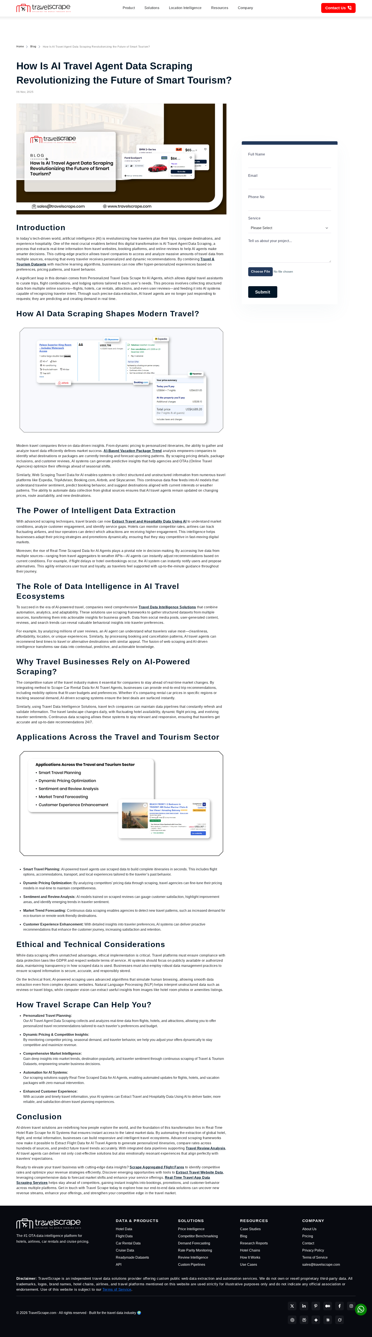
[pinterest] (316, 1306)
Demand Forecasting (194, 1243)
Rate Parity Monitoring (195, 1250)
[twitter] (292, 1306)
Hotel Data (124, 1229)
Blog (33, 46)
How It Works (250, 1257)
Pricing (307, 1236)
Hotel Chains (250, 1250)
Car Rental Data (128, 1243)
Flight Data (124, 1236)
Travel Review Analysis (205, 1148)
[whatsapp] (361, 1309)
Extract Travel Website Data (199, 1172)
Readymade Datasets (132, 1257)
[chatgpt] (292, 1319)
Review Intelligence (193, 1257)
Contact (308, 1243)
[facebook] (339, 1306)
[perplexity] (304, 1319)
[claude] (327, 1319)
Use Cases (248, 1264)
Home (20, 46)
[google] (316, 1319)
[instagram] (351, 1306)
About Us (309, 1229)
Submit (262, 292)
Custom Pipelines (191, 1264)
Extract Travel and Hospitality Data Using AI (149, 521)
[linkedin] (304, 1306)
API (118, 1264)
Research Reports (254, 1243)
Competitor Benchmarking (198, 1236)
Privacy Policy (313, 1250)
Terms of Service (315, 1257)
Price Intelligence (191, 1229)
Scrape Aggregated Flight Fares (157, 1167)
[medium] (327, 1306)
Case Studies (250, 1229)
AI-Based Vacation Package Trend (133, 451)
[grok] (339, 1319)
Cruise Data (125, 1250)
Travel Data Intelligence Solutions (167, 607)
